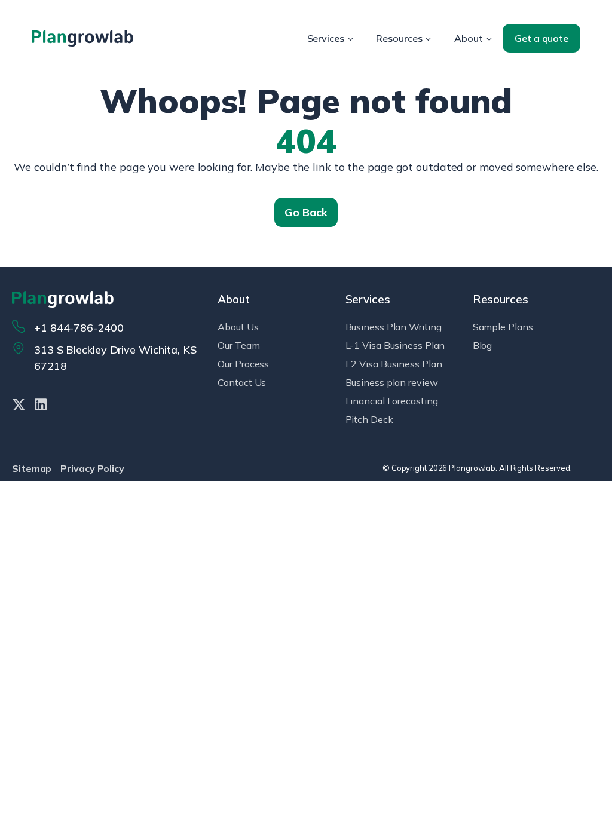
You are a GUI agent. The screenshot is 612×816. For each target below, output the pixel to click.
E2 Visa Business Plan (393, 364)
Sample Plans (503, 327)
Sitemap (31, 468)
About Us (238, 327)
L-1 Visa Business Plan (395, 345)
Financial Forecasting (391, 401)
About (468, 38)
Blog (482, 345)
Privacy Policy (92, 468)
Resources (399, 38)
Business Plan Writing (393, 327)
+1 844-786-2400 (79, 328)
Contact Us (242, 382)
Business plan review (391, 382)
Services (325, 38)
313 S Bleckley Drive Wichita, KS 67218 (115, 358)
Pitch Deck (369, 419)
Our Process (243, 364)
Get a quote (541, 38)
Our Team (238, 345)
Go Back (305, 212)
